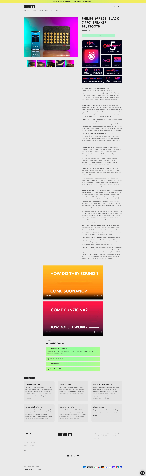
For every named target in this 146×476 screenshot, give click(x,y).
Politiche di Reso (28, 440)
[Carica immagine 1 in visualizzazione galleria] (31, 63)
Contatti (25, 450)
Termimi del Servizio (29, 445)
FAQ (25, 437)
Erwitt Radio (112, 470)
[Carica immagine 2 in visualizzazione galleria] (41, 63)
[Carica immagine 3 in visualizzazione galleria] (50, 63)
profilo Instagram (106, 205)
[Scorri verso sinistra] (25, 63)
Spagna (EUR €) (28, 469)
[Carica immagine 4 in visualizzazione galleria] (60, 63)
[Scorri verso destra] (76, 63)
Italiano (39, 469)
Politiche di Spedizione (29, 442)
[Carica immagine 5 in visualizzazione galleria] (69, 63)
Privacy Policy (27, 448)
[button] (27, 10)
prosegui (95, 415)
